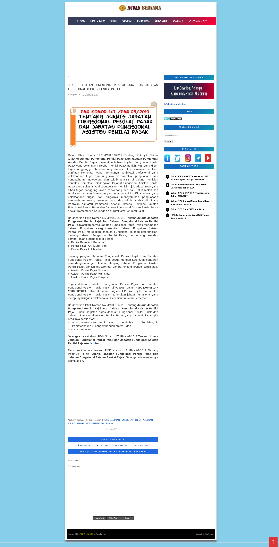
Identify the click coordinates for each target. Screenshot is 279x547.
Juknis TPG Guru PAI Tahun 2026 (187, 209)
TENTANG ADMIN (197, 21)
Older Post (113, 518)
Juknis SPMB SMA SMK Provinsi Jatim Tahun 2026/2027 (190, 194)
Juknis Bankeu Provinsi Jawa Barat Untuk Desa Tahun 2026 (188, 186)
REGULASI (177, 21)
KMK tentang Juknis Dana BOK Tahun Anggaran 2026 (190, 216)
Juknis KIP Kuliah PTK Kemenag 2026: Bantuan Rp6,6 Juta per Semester (190, 178)
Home (127, 518)
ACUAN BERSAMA (86, 534)
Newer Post (99, 518)
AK (69, 77)
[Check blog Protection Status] (173, 120)
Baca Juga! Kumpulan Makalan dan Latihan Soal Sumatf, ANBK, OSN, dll (113, 451)
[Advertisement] (142, 46)
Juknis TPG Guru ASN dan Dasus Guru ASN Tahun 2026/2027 (190, 202)
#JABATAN (115, 429)
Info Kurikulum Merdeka (175, 104)
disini (92, 343)
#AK (106, 429)
